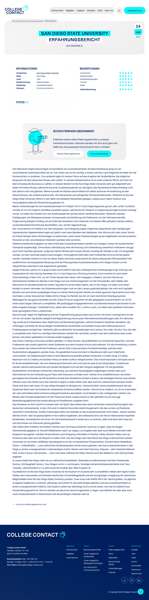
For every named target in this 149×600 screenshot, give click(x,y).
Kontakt (134, 549)
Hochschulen (71, 549)
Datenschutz (136, 573)
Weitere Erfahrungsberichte (68, 154)
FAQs (100, 10)
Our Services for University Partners (92, 568)
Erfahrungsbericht (50, 21)
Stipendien (112, 557)
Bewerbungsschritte (92, 549)
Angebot (80, 10)
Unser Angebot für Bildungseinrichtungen (93, 561)
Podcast (111, 572)
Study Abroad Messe (114, 563)
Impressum (136, 569)
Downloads (136, 565)
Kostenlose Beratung (99, 154)
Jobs (133, 553)
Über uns (109, 10)
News (110, 553)
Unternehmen (72, 557)
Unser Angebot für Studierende (91, 555)
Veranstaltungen (115, 568)
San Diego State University (48, 73)
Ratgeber (70, 553)
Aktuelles (91, 10)
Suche (134, 561)
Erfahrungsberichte (116, 549)
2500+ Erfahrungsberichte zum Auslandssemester (28, 21)
